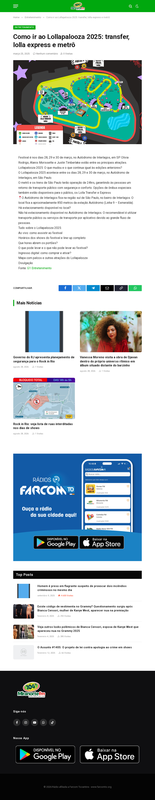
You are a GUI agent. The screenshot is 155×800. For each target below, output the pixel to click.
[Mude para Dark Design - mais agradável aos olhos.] (137, 6)
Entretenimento (24, 27)
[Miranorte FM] (77, 6)
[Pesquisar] (130, 6)
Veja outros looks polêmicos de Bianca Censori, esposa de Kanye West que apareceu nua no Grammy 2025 (88, 629)
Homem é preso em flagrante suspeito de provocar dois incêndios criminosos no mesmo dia (81, 588)
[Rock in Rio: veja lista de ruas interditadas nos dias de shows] (44, 398)
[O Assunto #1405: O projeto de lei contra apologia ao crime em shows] (23, 652)
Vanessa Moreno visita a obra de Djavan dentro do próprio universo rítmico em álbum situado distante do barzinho (108, 361)
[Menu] (15, 6)
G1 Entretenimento (39, 268)
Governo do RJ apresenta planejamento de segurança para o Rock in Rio (43, 359)
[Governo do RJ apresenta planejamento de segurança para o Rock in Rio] (44, 331)
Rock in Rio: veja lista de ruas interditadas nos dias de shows (43, 426)
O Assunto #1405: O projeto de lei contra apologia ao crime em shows (84, 647)
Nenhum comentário (47, 53)
